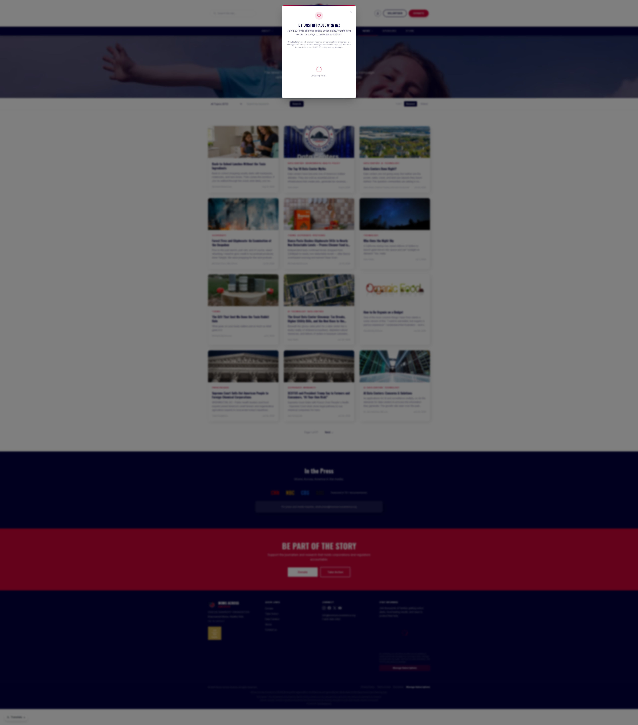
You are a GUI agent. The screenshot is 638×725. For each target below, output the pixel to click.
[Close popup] (351, 11)
